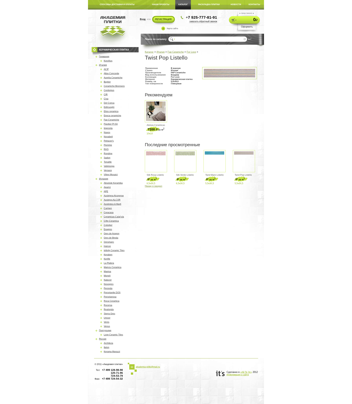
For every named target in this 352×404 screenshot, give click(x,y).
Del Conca (109, 103)
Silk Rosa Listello (155, 175)
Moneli (107, 275)
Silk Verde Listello (185, 175)
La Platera (109, 263)
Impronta (108, 128)
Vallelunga (109, 166)
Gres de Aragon (111, 233)
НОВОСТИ (236, 4)
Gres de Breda (111, 238)
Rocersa (108, 305)
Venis (106, 322)
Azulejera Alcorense (114, 195)
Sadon (107, 157)
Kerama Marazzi (112, 351)
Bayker (107, 82)
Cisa (106, 98)
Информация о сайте (238, 374)
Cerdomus (109, 90)
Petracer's (109, 141)
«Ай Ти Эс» (246, 372)
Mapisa (107, 271)
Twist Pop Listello (243, 175)
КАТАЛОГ (183, 4)
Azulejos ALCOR (112, 200)
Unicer (107, 318)
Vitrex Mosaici (111, 174)
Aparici (107, 187)
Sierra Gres (109, 313)
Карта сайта (172, 28)
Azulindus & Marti (112, 204)
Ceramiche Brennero (114, 86)
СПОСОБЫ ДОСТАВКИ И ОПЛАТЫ (117, 4)
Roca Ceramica (111, 301)
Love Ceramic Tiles (113, 334)
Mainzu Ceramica (112, 267)
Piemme (108, 145)
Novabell (108, 136)
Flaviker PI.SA (111, 124)
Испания (103, 179)
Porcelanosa (110, 297)
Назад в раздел (153, 186)
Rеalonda (109, 309)
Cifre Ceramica (111, 221)
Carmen (108, 208)
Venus (107, 326)
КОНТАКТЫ (254, 4)
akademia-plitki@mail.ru (148, 367)
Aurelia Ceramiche (113, 77)
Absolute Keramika (113, 183)
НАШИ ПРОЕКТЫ (160, 4)
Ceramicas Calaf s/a (114, 216)
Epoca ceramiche (112, 115)
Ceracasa (108, 212)
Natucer (108, 280)
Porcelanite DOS (112, 292)
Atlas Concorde (111, 73)
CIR (106, 94)
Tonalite (108, 162)
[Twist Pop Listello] (229, 76)
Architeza (108, 343)
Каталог (149, 52)
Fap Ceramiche (176, 52)
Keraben (108, 254)
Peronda (108, 288)
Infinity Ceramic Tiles (114, 250)
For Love (191, 52)
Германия (104, 56)
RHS (106, 149)
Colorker (108, 225)
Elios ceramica (111, 111)
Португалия (105, 330)
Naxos (107, 132)
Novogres (108, 284)
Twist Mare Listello (214, 175)
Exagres (108, 229)
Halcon (107, 246)
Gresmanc (109, 242)
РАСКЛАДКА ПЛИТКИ (209, 4)
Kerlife (107, 259)
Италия (161, 52)
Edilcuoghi (109, 107)
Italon (106, 347)
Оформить (247, 26)
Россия (102, 339)
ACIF (106, 69)
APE (106, 191)
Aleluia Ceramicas (156, 125)
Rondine (108, 153)
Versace (108, 170)
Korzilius (108, 61)
